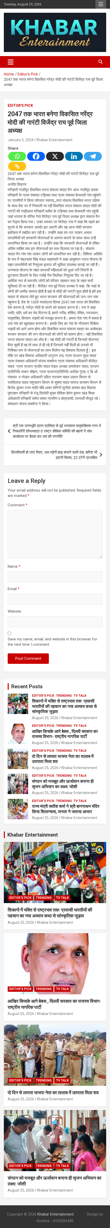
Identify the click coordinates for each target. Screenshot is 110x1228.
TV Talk (80, 695)
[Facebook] (36, 156)
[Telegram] (93, 156)
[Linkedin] (74, 156)
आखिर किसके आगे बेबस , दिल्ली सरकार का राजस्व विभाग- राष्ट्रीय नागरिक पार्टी (65, 734)
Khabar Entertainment (54, 140)
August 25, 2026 (45, 718)
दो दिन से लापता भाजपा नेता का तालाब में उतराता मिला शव (53, 1092)
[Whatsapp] (17, 156)
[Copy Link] (17, 166)
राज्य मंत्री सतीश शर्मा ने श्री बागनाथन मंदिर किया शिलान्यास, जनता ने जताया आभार (65, 809)
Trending (64, 695)
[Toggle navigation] (10, 62)
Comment (17, 505)
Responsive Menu (100, 4)
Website (14, 611)
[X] (55, 156)
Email (13, 589)
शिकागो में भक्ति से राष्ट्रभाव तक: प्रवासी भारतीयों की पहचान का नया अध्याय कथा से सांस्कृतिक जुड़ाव (64, 706)
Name (14, 566)
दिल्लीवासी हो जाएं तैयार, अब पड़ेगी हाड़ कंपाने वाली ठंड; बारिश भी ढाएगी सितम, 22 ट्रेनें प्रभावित (54, 455)
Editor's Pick (20, 105)
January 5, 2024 (21, 140)
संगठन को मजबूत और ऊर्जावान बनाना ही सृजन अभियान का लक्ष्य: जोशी (63, 784)
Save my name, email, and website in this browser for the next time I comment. (52, 642)
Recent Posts (27, 686)
